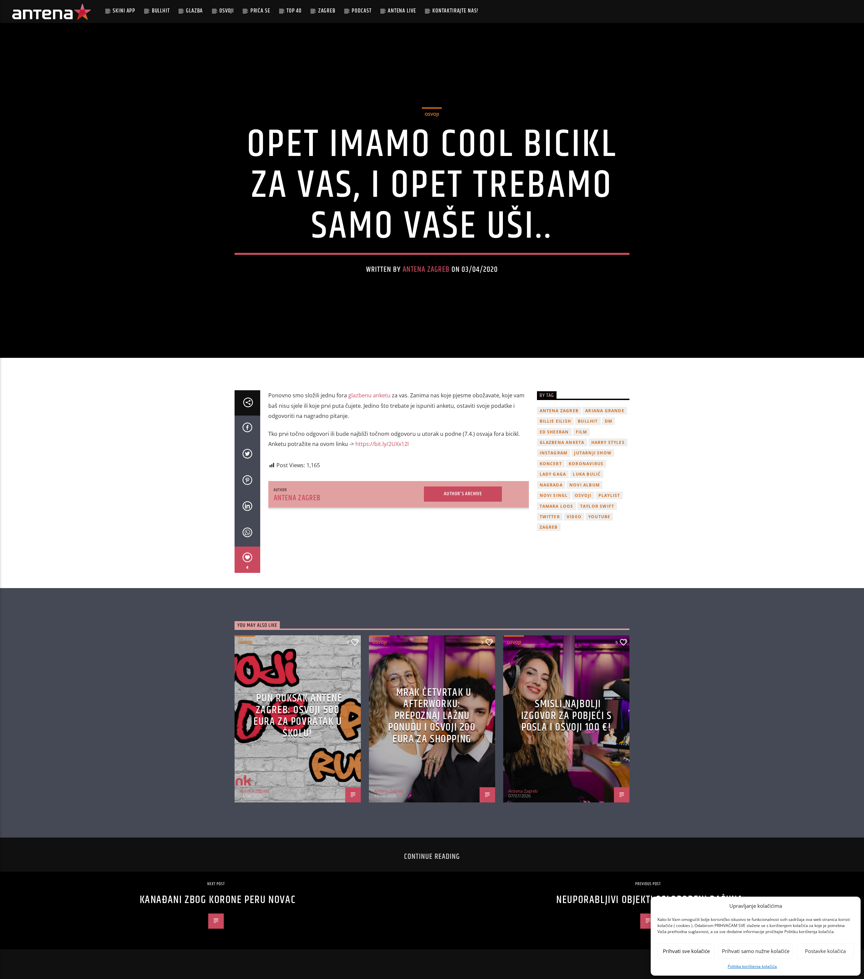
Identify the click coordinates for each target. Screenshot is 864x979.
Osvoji (226, 10)
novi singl (554, 495)
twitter (550, 517)
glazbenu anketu (368, 395)
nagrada (551, 485)
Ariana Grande (604, 411)
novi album (584, 485)
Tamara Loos (556, 506)
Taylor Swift (597, 506)
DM (608, 421)
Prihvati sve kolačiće (686, 951)
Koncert (551, 464)
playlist (609, 495)
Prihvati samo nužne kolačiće (755, 951)
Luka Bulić (587, 474)
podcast (361, 10)
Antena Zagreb (426, 269)
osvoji (583, 495)
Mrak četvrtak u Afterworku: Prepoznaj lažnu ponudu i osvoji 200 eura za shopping (432, 715)
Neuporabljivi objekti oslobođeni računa (649, 900)
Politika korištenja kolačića (752, 966)
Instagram (554, 453)
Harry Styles (608, 442)
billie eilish (555, 421)
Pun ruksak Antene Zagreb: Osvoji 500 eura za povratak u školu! (298, 716)
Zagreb (326, 10)
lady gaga (553, 474)
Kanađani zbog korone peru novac (218, 900)
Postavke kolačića (825, 951)
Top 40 (294, 10)
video (574, 517)
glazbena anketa (562, 442)
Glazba (194, 10)
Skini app (124, 10)
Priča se (260, 10)
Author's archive (463, 494)
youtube (599, 517)
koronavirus (586, 464)
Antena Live (402, 10)
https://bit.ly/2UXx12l (382, 444)
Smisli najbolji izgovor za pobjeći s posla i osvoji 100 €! (566, 716)
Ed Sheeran (554, 432)
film (581, 432)
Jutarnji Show (593, 453)
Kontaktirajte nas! (455, 10)
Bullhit (161, 10)
